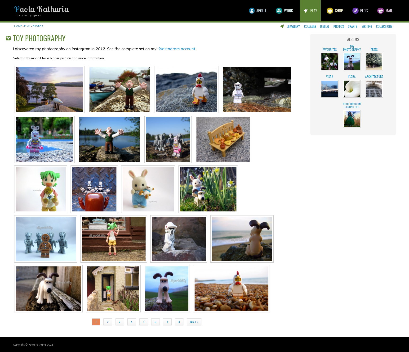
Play (313, 11)
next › (194, 322)
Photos (338, 26)
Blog (363, 11)
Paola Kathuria (41, 9)
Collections (384, 26)
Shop (338, 11)
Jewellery (293, 26)
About (260, 11)
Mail (388, 11)
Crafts (352, 26)
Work (288, 11)
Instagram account (178, 48)
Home (18, 26)
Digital (324, 26)
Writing (367, 26)
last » (212, 322)
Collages (310, 26)
